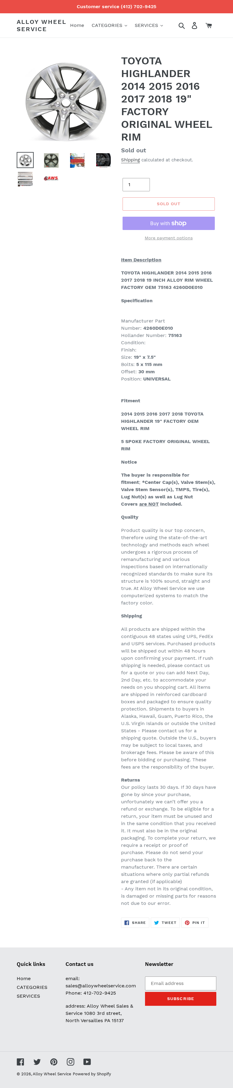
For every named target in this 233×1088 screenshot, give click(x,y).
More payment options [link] (169, 237)
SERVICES (28, 996)
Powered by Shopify (92, 1074)
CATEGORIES (32, 987)
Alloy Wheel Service (41, 25)
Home (24, 978)
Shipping (130, 160)
